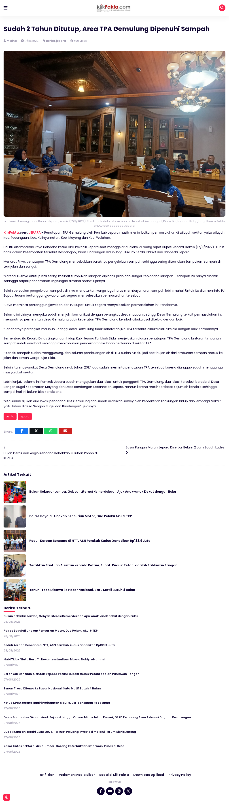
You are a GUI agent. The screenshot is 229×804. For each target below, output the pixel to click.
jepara (61, 41)
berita (10, 416)
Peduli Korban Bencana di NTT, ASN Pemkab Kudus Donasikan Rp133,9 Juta (90, 540)
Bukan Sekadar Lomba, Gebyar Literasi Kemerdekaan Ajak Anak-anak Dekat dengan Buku (102, 491)
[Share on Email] (65, 431)
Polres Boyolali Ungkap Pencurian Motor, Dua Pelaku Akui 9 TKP (80, 516)
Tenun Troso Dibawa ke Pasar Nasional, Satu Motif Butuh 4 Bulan (82, 590)
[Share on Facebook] (21, 431)
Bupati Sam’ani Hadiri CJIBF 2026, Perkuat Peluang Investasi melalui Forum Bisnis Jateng (70, 732)
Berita (50, 41)
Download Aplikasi (148, 775)
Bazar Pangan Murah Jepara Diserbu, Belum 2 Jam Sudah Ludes (175, 447)
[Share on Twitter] (36, 431)
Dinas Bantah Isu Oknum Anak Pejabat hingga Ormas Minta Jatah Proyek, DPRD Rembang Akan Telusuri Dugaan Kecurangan (97, 717)
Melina (12, 41)
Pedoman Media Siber (77, 775)
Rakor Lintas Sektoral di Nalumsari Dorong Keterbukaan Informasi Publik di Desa (64, 746)
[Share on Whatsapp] (50, 431)
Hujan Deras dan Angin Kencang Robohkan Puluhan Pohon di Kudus (51, 455)
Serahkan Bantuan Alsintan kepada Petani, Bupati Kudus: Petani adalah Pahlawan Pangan (103, 565)
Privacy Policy (179, 775)
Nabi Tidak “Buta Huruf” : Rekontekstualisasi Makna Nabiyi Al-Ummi (54, 659)
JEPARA (35, 232)
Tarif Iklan (46, 775)
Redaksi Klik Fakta (114, 775)
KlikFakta (11, 232)
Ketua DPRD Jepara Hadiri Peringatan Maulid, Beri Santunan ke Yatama (57, 703)
